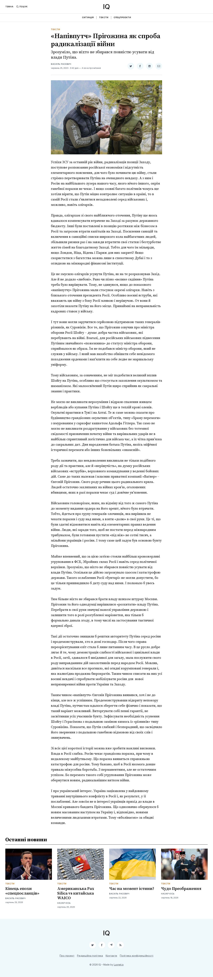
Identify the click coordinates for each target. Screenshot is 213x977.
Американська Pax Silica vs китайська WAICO (75, 893)
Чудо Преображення (181, 888)
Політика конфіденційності (136, 955)
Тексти (103, 17)
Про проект (67, 955)
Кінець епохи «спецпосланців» (22, 891)
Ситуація (88, 17)
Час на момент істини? (131, 888)
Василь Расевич (61, 64)
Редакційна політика (90, 955)
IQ (106, 6)
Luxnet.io (119, 964)
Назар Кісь (64, 903)
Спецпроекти (122, 17)
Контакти (111, 955)
